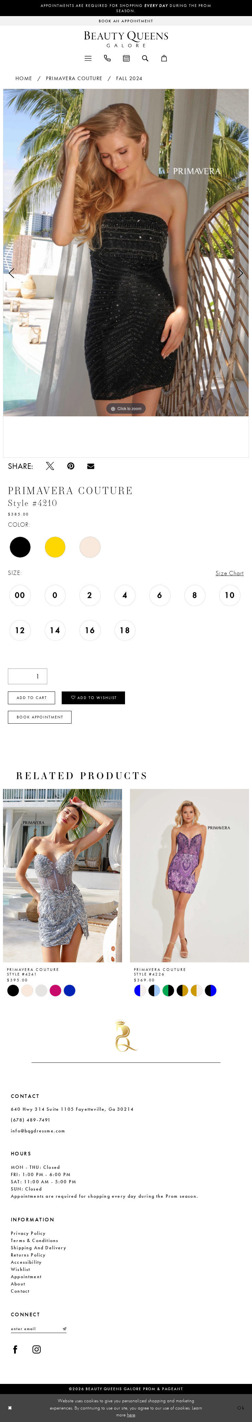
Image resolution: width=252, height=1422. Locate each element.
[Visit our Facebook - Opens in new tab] (15, 1349)
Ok (241, 1408)
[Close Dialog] (10, 1408)
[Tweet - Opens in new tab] (50, 466)
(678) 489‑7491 (31, 1120)
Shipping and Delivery (39, 1248)
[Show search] (145, 57)
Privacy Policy (28, 1233)
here (131, 1414)
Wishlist (20, 1269)
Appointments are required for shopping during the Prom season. (126, 8)
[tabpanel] (126, 253)
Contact (20, 1291)
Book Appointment (40, 717)
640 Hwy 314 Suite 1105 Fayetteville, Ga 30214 (72, 1109)
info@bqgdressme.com (38, 1131)
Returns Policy (28, 1255)
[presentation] (62, 876)
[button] (88, 57)
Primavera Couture (74, 78)
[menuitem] (88, 57)
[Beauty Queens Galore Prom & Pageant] (126, 39)
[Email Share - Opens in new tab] (90, 466)
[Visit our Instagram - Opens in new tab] (36, 1349)
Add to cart (32, 697)
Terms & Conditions (34, 1240)
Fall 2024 (129, 78)
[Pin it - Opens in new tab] (70, 466)
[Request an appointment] (126, 57)
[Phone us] (107, 57)
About (18, 1284)
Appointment (26, 1277)
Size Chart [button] (230, 573)
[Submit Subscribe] (64, 1328)
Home (23, 78)
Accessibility (26, 1262)
